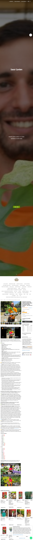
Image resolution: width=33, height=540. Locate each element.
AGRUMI (19, 291)
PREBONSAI (20, 294)
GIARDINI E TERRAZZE (25, 291)
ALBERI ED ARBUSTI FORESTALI (12, 288)
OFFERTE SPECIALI (18, 286)
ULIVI (17, 295)
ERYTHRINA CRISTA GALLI (7, 285)
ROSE (24, 294)
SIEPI (30, 294)
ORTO (15, 292)
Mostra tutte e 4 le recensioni (26, 350)
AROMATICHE (23, 288)
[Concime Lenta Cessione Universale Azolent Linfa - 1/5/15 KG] (4, 495)
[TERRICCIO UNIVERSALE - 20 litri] (20, 495)
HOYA (30, 291)
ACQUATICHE (29, 286)
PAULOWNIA (19, 292)
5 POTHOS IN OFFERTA (15, 285)
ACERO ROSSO (24, 286)
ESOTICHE (24, 289)
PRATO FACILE (12, 286)
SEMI (27, 294)
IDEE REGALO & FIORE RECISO (9, 292)
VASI (20, 295)
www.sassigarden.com (16, 428)
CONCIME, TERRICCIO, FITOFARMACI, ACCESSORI (14, 289)
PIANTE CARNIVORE (25, 292)
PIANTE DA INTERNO (5, 294)
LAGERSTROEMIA (22, 285)
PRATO (17, 294)
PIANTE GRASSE (12, 294)
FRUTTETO (15, 291)
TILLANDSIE (13, 295)
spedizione (23, 314)
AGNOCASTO (28, 285)
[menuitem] (30, 300)
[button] (24, 334)
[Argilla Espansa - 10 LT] (4, 530)
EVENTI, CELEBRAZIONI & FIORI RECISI (7, 291)
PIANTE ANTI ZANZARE (5, 286)
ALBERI (19, 288)
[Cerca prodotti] (30, 35)
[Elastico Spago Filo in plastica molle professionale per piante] (4, 513)
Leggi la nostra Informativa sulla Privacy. (18, 534)
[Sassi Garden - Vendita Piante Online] (16, 279)
